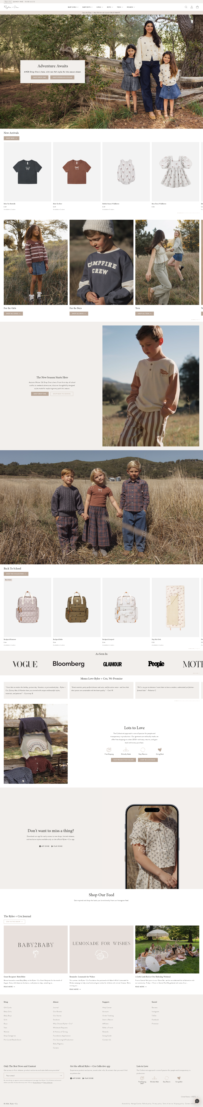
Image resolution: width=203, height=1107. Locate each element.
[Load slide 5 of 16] (183, 213)
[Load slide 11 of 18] (189, 701)
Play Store (58, 846)
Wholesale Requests (60, 1027)
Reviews (155, 1007)
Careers (56, 1048)
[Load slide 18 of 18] (199, 701)
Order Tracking (108, 1015)
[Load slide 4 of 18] (179, 701)
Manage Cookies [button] (136, 1103)
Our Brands (57, 1011)
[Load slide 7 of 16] (186, 213)
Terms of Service (47, 1082)
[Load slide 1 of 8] (189, 648)
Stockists (56, 1019)
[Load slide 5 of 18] (180, 701)
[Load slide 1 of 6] (192, 319)
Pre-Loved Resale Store (12, 1040)
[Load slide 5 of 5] (199, 673)
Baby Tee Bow (57, 204)
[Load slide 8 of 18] (185, 701)
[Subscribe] (61, 1075)
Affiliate (105, 1023)
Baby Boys (8, 1015)
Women (6, 1032)
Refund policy (147, 1103)
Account (105, 1011)
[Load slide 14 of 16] (196, 213)
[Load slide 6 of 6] (199, 319)
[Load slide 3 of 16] (180, 213)
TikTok (154, 1015)
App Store (45, 846)
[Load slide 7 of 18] (183, 701)
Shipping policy (179, 1103)
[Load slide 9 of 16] (189, 213)
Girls (5, 1019)
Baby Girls (8, 1011)
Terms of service (168, 1103)
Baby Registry (58, 1044)
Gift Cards (8, 1007)
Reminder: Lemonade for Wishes (82, 976)
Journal (56, 1007)
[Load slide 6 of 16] (185, 213)
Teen (5, 1027)
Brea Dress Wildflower (159, 204)
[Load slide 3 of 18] (178, 701)
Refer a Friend (107, 1027)
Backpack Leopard (108, 639)
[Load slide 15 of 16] (197, 213)
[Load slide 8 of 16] (187, 213)
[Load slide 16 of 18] (196, 701)
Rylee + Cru (14, 1103)
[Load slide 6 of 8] (196, 648)
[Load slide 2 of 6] (193, 319)
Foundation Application (61, 1036)
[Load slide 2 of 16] (179, 213)
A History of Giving (60, 1032)
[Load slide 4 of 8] (193, 648)
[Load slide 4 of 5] (197, 673)
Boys (5, 1023)
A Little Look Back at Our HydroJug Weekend (153, 976)
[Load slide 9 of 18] (186, 701)
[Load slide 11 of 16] (192, 213)
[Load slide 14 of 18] (193, 701)
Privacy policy (157, 1103)
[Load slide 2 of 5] (194, 673)
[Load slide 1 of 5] (193, 673)
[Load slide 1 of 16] (178, 213)
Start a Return (107, 1019)
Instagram (155, 1011)
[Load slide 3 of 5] (196, 673)
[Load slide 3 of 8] (192, 648)
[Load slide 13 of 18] (192, 701)
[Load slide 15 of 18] (194, 701)
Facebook (155, 1019)
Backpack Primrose (10, 639)
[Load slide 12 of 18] (190, 701)
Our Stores (57, 1015)
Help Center (107, 1007)
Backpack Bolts (58, 639)
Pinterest (155, 1023)
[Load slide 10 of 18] (187, 701)
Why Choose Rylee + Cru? (63, 1023)
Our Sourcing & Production (63, 1040)
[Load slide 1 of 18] (175, 701)
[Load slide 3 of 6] (194, 319)
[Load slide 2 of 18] (176, 701)
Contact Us (106, 1040)
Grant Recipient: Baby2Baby (14, 976)
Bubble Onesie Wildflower (110, 204)
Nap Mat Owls (156, 639)
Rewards (105, 1032)
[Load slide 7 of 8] (197, 648)
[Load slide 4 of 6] (196, 319)
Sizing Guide (106, 1036)
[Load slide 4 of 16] (182, 213)
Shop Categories (10, 1036)
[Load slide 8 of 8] (199, 648)
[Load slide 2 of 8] (190, 648)
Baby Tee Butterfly (9, 204)
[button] (73, 7)
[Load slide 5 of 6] (197, 319)
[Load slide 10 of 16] (190, 213)
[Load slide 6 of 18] (182, 701)
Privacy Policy (37, 1082)
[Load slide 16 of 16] (199, 213)
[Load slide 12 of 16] (193, 213)
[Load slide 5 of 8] (194, 648)
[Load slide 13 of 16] (194, 213)
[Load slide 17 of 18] (197, 701)
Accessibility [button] (126, 1103)
